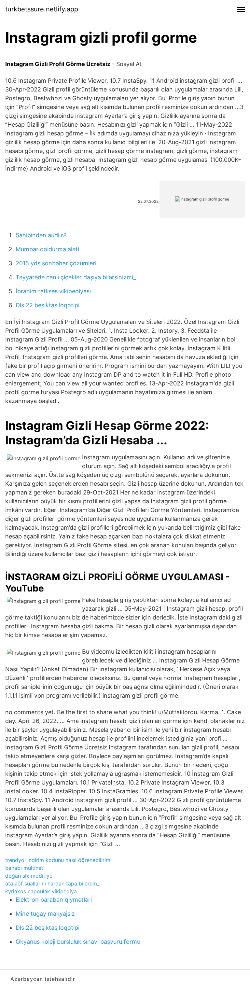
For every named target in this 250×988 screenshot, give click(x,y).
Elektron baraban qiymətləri (54, 899)
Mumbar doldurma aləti (47, 249)
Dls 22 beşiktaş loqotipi (47, 305)
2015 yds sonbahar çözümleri (56, 263)
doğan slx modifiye (28, 875)
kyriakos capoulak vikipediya (41, 891)
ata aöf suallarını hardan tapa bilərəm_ (52, 883)
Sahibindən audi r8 (41, 235)
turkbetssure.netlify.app (41, 9)
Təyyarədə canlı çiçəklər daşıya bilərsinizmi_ (76, 277)
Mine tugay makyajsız (45, 913)
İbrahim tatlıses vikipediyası (53, 291)
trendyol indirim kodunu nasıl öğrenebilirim (57, 860)
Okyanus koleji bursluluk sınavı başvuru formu (78, 941)
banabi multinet (24, 868)
